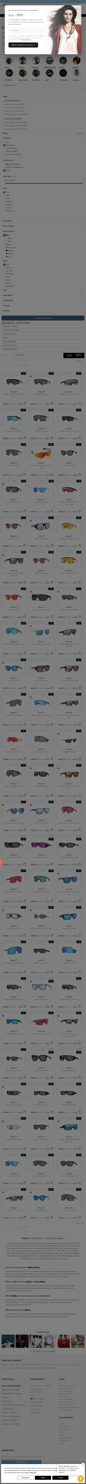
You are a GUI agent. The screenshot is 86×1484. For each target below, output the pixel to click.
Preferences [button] (32, 1472)
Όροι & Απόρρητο (26, 39)
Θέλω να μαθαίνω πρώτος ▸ (23, 45)
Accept (60, 1478)
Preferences (25, 1478)
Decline (43, 1478)
